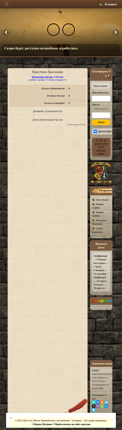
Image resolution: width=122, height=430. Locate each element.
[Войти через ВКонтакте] (103, 131)
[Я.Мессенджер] (94, 402)
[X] (94, 406)
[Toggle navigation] (6, 4)
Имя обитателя (100, 92)
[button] (6, 32)
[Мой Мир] (106, 406)
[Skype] (94, 410)
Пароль (100, 106)
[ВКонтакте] (98, 402)
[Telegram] (106, 402)
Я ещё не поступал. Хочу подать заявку (101, 147)
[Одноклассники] (102, 402)
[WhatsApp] (102, 406)
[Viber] (98, 406)
